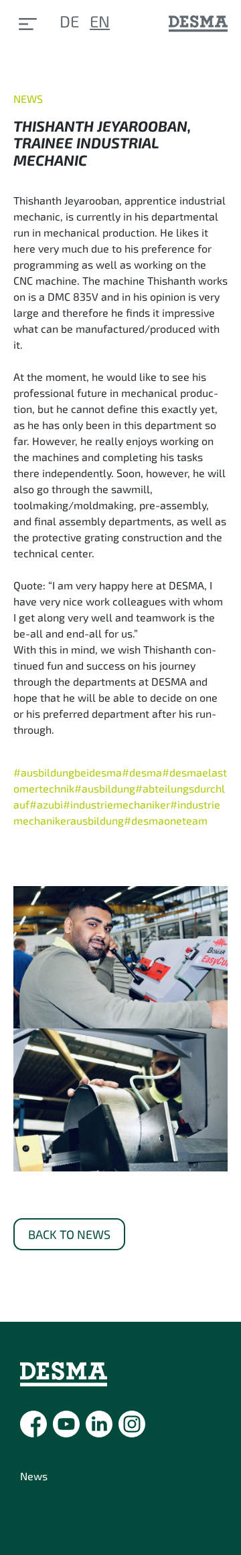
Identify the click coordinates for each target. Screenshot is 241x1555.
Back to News (69, 1234)
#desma (142, 772)
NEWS (28, 98)
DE (69, 21)
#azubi (46, 804)
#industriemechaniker (116, 804)
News (34, 1475)
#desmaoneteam (166, 820)
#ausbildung (104, 788)
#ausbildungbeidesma (67, 772)
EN (100, 21)
